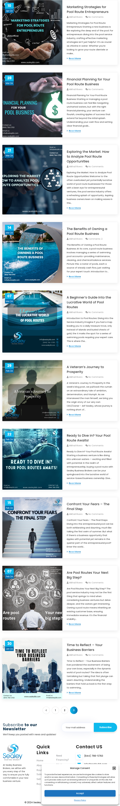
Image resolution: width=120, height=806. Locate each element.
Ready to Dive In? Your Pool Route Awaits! (88, 438)
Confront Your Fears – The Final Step (88, 506)
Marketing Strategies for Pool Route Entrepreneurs (87, 9)
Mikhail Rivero (76, 17)
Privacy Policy (80, 800)
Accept (80, 793)
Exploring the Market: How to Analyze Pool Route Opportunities (88, 156)
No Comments (95, 17)
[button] (114, 768)
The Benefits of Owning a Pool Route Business (87, 231)
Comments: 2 (95, 238)
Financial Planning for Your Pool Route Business (88, 81)
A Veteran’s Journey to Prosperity (85, 369)
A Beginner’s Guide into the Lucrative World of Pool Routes (89, 302)
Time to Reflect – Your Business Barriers (85, 647)
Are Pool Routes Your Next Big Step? (87, 575)
